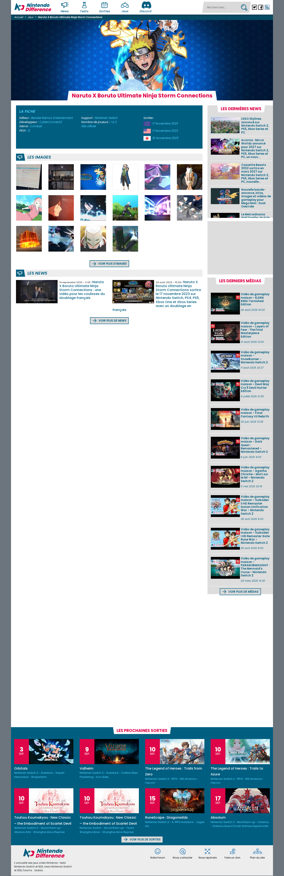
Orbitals (21, 768)
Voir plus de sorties (145, 839)
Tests (84, 11)
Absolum (218, 817)
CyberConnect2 (51, 122)
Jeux (125, 11)
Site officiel (88, 126)
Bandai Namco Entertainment (52, 118)
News (65, 11)
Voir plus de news (112, 321)
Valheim (86, 768)
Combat (36, 126)
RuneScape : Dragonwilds (166, 817)
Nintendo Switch (106, 118)
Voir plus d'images (112, 264)
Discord (145, 11)
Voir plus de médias (242, 592)
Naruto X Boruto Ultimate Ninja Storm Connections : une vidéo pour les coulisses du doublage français (82, 290)
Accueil (18, 17)
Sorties (104, 11)
